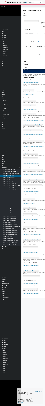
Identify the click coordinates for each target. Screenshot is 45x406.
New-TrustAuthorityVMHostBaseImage (9, 220)
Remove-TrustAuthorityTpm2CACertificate (10, 230)
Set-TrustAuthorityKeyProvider (8, 238)
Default (25, 17)
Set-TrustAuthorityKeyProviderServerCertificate (10, 242)
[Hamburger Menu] (2, 1)
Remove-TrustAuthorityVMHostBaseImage (10, 234)
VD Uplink (3, 269)
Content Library (4, 45)
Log (2, 96)
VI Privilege (4, 287)
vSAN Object (4, 356)
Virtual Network (4, 311)
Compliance (4, 43)
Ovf (2, 112)
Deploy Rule (4, 59)
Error (3, 69)
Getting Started (3, 8)
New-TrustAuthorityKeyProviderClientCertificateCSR (11, 212)
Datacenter (4, 51)
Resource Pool (4, 126)
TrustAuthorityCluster (40, 41)
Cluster (3, 39)
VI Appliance (4, 277)
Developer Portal (21, 2)
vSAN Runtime (4, 366)
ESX (3, 65)
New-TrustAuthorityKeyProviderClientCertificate (10, 210)
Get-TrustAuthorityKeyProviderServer (9, 187)
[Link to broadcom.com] (10, 2)
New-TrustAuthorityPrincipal (7, 214)
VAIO (3, 256)
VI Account (4, 275)
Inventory (3, 84)
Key (3, 88)
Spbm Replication (5, 147)
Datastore (3, 53)
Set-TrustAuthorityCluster (7, 236)
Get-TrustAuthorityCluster (7, 179)
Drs (2, 63)
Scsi (3, 130)
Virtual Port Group (5, 313)
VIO (3, 299)
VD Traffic (4, 267)
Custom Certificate (5, 49)
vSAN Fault (4, 346)
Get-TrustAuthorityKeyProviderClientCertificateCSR (11, 185)
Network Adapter (5, 100)
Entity (3, 67)
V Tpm (3, 254)
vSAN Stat (4, 370)
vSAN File (4, 348)
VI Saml (3, 293)
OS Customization (5, 108)
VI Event (3, 281)
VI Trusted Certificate (5, 297)
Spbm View (4, 153)
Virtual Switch (4, 315)
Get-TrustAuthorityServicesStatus (8, 195)
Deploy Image (4, 55)
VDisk (3, 273)
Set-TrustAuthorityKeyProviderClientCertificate (10, 240)
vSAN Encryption (5, 338)
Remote (3, 124)
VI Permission (4, 285)
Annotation (4, 23)
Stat (3, 155)
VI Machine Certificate (5, 283)
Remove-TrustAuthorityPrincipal (8, 228)
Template (3, 161)
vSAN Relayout (4, 360)
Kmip (3, 90)
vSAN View (4, 374)
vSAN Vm (3, 376)
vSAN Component (5, 330)
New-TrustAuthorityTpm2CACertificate (9, 216)
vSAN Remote (4, 362)
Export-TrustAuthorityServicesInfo (8, 175)
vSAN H (3, 350)
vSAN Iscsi (4, 352)
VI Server (3, 295)
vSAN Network (4, 354)
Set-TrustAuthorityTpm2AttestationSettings (10, 244)
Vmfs (3, 317)
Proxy (3, 120)
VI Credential (4, 279)
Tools (3, 163)
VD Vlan (3, 271)
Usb (3, 250)
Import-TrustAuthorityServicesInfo (8, 206)
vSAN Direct (4, 332)
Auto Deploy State (5, 29)
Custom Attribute (5, 47)
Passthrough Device (5, 114)
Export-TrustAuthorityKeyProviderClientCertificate (11, 173)
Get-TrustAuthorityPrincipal (7, 193)
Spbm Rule (4, 149)
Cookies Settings (38, 391)
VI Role (3, 291)
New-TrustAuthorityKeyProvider (8, 208)
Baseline (3, 31)
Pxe (3, 122)
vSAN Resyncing (5, 364)
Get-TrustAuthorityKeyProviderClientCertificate (10, 183)
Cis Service (4, 37)
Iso (2, 86)
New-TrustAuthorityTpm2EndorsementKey (10, 218)
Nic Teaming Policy (5, 104)
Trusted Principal (5, 248)
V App (3, 252)
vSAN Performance (5, 358)
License (3, 94)
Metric (3, 98)
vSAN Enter (4, 340)
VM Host (3, 303)
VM (2, 301)
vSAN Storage (4, 372)
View (3, 309)
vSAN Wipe (4, 378)
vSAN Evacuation (5, 344)
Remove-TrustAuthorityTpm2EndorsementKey (10, 232)
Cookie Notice (20, 402)
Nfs (2, 102)
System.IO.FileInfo (26, 63)
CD (2, 33)
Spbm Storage (4, 151)
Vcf (2, 307)
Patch (3, 116)
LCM (3, 92)
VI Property (4, 289)
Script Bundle (4, 128)
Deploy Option (4, 57)
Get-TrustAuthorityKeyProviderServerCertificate (11, 189)
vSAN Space (4, 368)
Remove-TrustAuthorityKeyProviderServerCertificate (11, 226)
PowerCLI (3, 118)
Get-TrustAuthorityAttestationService (9, 177)
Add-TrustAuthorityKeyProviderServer (9, 169)
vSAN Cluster (4, 328)
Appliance (3, 25)
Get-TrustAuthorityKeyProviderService (9, 191)
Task (3, 159)
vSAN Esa (4, 342)
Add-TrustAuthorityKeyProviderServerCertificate (11, 171)
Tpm (3, 165)
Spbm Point (4, 145)
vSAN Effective (4, 336)
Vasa (3, 305)
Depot (3, 61)
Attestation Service (5, 27)
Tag (2, 157)
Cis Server (4, 35)
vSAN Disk (4, 334)
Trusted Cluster (4, 246)
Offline (3, 110)
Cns (3, 41)
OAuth (3, 106)
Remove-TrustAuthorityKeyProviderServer (10, 224)
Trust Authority (4, 167)
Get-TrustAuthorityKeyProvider (8, 181)
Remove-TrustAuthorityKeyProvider (9, 222)
